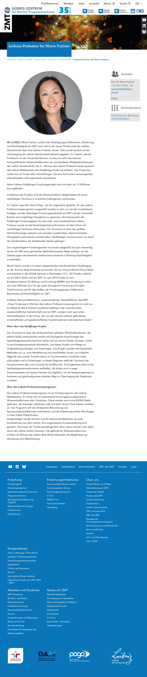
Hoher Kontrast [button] (123, 11)
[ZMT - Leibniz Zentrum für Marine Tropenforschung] (37, 8)
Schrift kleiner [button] (107, 11)
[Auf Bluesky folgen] (24, 466)
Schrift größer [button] (91, 11)
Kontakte (127, 74)
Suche (124, 3)
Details (114, 98)
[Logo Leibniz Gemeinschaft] (122, 656)
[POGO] (79, 656)
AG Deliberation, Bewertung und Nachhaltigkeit (124, 117)
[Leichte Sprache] (133, 11)
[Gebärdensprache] (140, 11)
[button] (139, 3)
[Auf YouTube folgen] (10, 466)
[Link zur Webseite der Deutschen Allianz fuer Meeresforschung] (46, 656)
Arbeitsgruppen (130, 107)
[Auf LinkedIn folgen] (17, 466)
